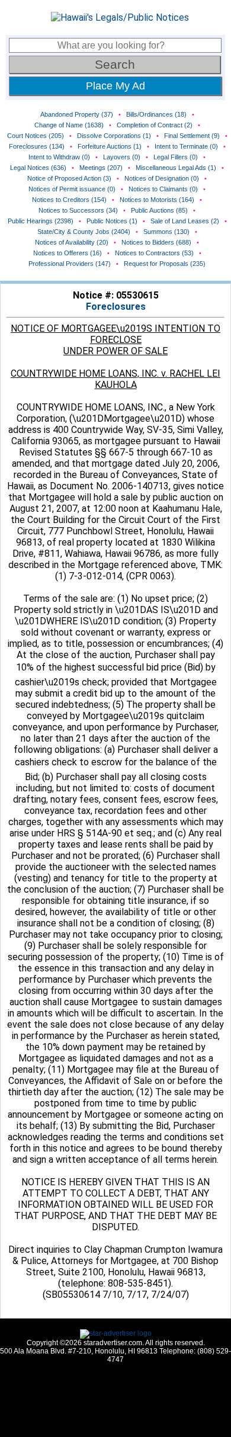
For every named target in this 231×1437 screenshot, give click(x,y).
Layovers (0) (121, 157)
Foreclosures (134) (37, 146)
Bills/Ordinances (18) (156, 114)
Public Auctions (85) (159, 210)
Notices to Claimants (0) (163, 189)
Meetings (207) (101, 167)
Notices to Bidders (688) (156, 242)
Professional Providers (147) (69, 263)
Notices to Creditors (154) (69, 199)
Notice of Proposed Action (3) (69, 178)
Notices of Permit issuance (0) (72, 189)
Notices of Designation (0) (161, 178)
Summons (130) (166, 231)
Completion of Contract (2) (154, 125)
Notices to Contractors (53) (154, 252)
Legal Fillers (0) (175, 157)
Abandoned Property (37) (76, 114)
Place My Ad (115, 86)
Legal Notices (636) (38, 167)
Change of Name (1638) (69, 125)
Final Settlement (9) (192, 135)
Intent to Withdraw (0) (59, 157)
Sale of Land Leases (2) (184, 220)
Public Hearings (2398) (40, 220)
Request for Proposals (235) (165, 263)
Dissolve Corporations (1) (114, 135)
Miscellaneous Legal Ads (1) (176, 167)
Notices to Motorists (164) (157, 199)
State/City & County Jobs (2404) (83, 231)
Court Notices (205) (35, 135)
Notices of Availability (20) (71, 242)
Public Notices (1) (111, 220)
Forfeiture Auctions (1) (110, 146)
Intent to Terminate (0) (186, 146)
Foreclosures (116, 306)
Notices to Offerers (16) (67, 252)
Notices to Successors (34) (78, 210)
